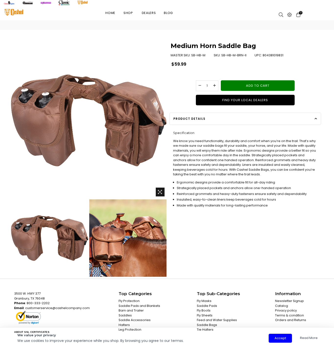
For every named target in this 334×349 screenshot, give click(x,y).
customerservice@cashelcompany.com (57, 308)
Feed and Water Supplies (217, 320)
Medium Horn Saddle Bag (213, 46)
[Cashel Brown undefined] (49, 238)
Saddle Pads (207, 305)
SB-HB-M (198, 55)
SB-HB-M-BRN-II (233, 55)
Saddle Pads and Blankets (139, 305)
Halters (124, 325)
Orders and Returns (290, 320)
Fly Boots (204, 310)
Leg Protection (130, 329)
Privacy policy (286, 310)
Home (110, 13)
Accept (280, 338)
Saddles (125, 315)
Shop (128, 13)
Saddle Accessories (135, 320)
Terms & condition (289, 315)
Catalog (281, 305)
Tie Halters (205, 329)
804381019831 (273, 55)
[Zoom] (160, 192)
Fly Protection (129, 301)
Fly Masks (204, 301)
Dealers (149, 13)
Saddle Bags (207, 325)
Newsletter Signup (289, 301)
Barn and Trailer (131, 310)
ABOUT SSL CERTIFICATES (31, 332)
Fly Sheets (204, 315)
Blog (168, 13)
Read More (309, 338)
